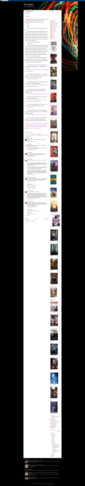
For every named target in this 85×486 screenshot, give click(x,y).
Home (26, 9)
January (53, 452)
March (53, 442)
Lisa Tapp (28, 152)
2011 (52, 456)
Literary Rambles (53, 420)
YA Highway (53, 427)
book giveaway (33, 135)
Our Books (39, 9)
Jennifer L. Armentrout (54, 25)
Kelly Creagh (53, 30)
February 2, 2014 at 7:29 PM (31, 181)
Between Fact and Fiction (55, 416)
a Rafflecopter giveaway (28, 132)
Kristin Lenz (29, 138)
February (53, 443)
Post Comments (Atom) (32, 220)
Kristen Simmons (53, 31)
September (53, 435)
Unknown (28, 144)
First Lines (36, 135)
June (53, 438)
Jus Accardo (53, 26)
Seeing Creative (53, 424)
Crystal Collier (29, 190)
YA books (47, 135)
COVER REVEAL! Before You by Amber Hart (55, 451)
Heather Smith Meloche (30, 177)
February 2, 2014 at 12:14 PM (31, 149)
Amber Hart (28, 135)
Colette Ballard (29, 201)
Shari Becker (53, 36)
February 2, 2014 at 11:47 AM (31, 141)
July (52, 437)
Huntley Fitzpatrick (54, 24)
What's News (30, 9)
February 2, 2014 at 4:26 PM (31, 174)
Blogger (52, 483)
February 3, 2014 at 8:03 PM (31, 213)
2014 (52, 434)
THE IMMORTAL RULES (42, 135)
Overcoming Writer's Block (28, 469)
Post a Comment (28, 215)
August (53, 436)
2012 (52, 455)
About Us (35, 9)
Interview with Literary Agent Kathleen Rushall (35, 460)
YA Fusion (28, 4)
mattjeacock (45, 483)
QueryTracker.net (54, 423)
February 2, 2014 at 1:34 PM (31, 156)
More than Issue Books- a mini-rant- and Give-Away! (56, 446)
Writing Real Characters (55, 444)
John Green (53, 419)
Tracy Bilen (52, 37)
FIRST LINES (54, 449)
